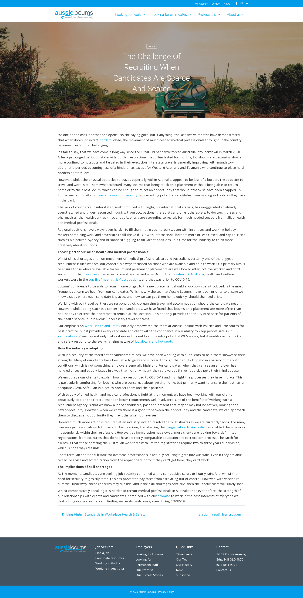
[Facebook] (236, 3)
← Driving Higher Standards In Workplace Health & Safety (101, 514)
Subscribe (183, 575)
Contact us (223, 570)
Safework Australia (190, 274)
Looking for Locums (149, 554)
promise (163, 496)
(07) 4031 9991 (226, 565)
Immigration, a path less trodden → (218, 514)
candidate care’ (69, 336)
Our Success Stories (149, 575)
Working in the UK (107, 563)
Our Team (183, 559)
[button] (143, 14)
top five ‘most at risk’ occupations (114, 279)
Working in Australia (109, 568)
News (180, 570)
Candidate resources (109, 558)
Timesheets (184, 554)
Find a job (102, 553)
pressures (89, 274)
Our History (184, 565)
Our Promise (144, 570)
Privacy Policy (166, 591)
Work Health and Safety (102, 326)
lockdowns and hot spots (154, 341)
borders (105, 140)
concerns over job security (117, 195)
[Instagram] (241, 3)
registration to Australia (186, 427)
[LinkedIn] (246, 3)
